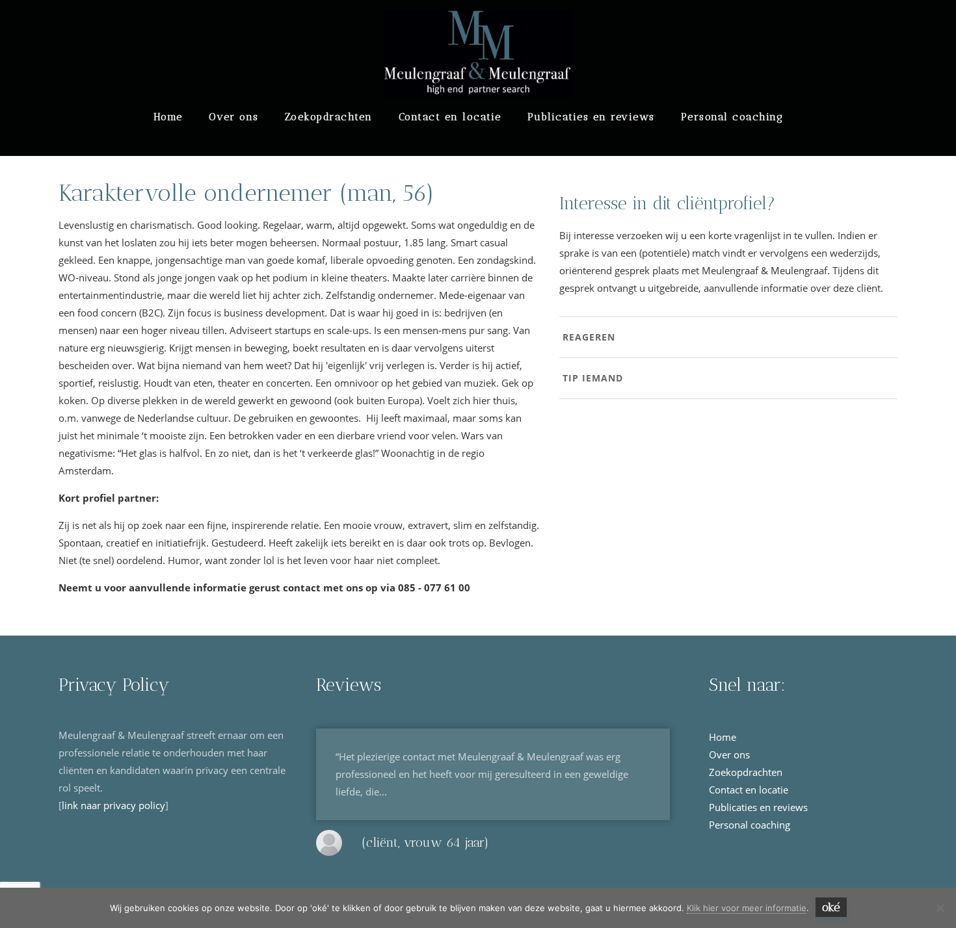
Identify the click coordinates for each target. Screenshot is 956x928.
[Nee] (939, 907)
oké (831, 907)
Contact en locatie (450, 116)
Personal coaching (732, 116)
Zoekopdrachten (329, 116)
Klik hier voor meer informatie (746, 908)
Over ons (234, 116)
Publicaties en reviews (591, 116)
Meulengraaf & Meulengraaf (176, 27)
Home (168, 116)
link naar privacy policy (113, 805)
